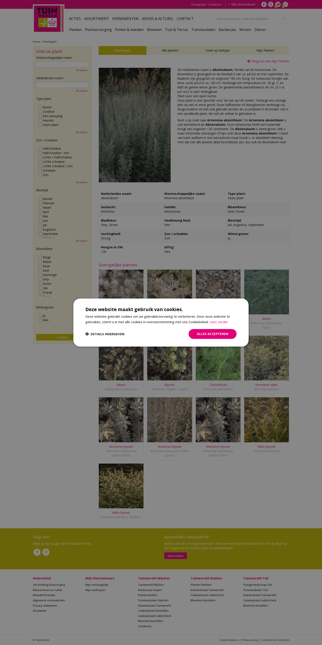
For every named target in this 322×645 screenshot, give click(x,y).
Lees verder (218, 322)
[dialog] (161, 323)
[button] (104, 334)
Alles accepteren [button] (212, 334)
